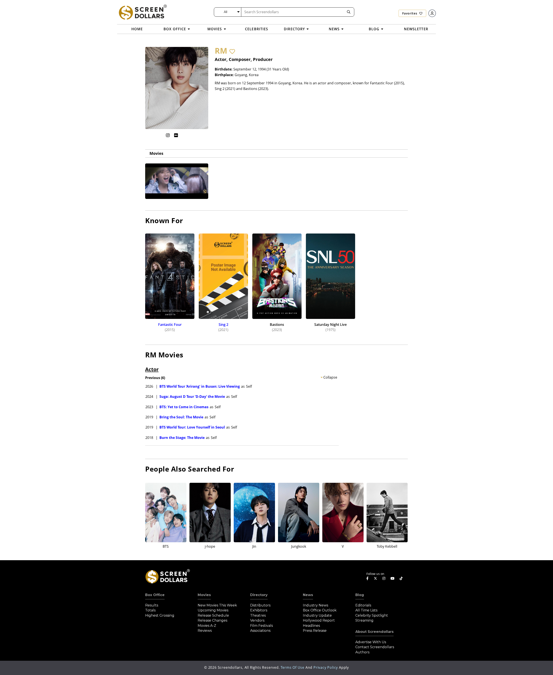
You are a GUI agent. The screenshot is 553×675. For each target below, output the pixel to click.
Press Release (315, 631)
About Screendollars (374, 632)
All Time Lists (366, 610)
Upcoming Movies (213, 610)
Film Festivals (261, 626)
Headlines (311, 626)
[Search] (348, 12)
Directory (259, 595)
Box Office (155, 595)
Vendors (257, 620)
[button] (232, 51)
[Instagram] (168, 135)
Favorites (410, 13)
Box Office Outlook (320, 610)
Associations (260, 631)
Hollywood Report (319, 620)
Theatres (258, 615)
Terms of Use (292, 667)
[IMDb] (176, 135)
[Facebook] (367, 578)
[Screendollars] (142, 12)
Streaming (364, 620)
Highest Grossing (159, 615)
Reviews (205, 631)
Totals (150, 610)
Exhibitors (258, 610)
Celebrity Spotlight (371, 615)
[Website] (184, 135)
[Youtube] (392, 578)
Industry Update (317, 615)
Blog (359, 595)
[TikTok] (401, 578)
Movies (156, 153)
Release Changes (212, 620)
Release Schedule (213, 615)
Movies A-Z (207, 626)
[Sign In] (432, 13)
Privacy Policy (325, 667)
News (308, 595)
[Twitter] (375, 578)
